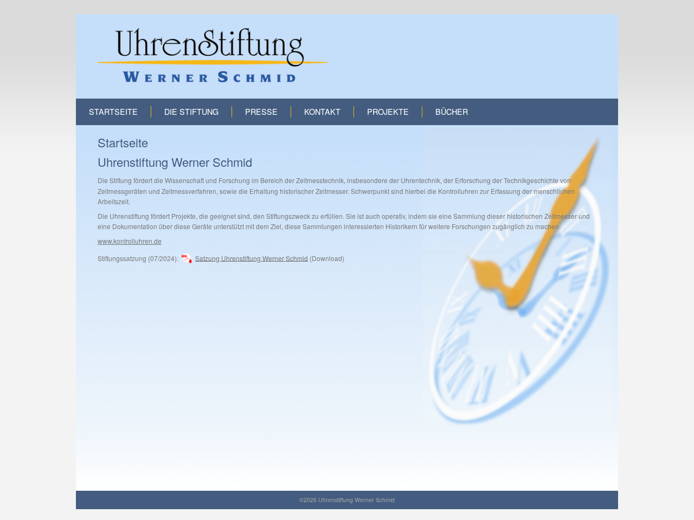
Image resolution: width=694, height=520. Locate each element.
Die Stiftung (191, 111)
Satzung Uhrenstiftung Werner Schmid (251, 257)
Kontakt (322, 111)
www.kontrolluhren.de (130, 240)
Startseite (113, 111)
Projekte (388, 111)
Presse (261, 111)
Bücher (451, 111)
